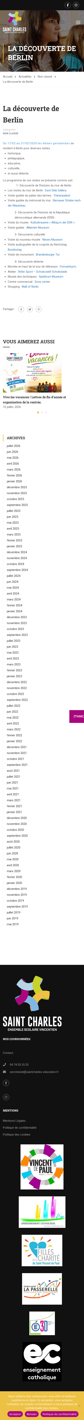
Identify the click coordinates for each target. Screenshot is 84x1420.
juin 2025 (12, 517)
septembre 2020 (17, 835)
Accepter (15, 1414)
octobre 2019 (15, 900)
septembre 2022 (17, 700)
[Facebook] (21, 309)
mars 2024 (14, 599)
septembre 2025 (17, 505)
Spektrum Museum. (51, 276)
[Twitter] (30, 309)
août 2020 (13, 841)
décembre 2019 (17, 889)
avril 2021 (13, 794)
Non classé (45, 76)
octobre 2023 (15, 629)
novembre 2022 (17, 688)
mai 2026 (13, 457)
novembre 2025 (17, 493)
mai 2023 (13, 652)
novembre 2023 (17, 623)
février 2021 (14, 806)
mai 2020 (13, 859)
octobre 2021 (15, 759)
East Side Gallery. (56, 190)
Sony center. (42, 281)
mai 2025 (13, 522)
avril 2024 (13, 593)
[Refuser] (79, 1406)
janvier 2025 (14, 546)
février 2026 (14, 475)
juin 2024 (12, 582)
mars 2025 (14, 534)
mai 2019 (13, 924)
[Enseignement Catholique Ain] (42, 1212)
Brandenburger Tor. (48, 254)
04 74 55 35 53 (19, 1064)
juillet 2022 (13, 706)
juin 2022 (12, 711)
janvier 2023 (14, 676)
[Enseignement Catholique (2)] (42, 1361)
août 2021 (13, 771)
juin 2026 (12, 452)
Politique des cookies (16, 1134)
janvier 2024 (14, 611)
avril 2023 (13, 658)
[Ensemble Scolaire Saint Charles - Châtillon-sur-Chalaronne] (14, 22)
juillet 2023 (13, 641)
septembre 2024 (17, 570)
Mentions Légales (14, 1121)
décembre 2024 (17, 552)
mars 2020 (14, 871)
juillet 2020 (13, 847)
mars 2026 (14, 469)
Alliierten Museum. (38, 227)
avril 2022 (13, 723)
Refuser (32, 1414)
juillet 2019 (13, 912)
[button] (38, 412)
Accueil (7, 76)
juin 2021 (12, 782)
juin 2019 (12, 918)
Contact (8, 1053)
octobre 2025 (15, 499)
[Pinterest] (39, 309)
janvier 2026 (14, 481)
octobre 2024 (15, 564)
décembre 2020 (17, 818)
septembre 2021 (17, 765)
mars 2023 (14, 664)
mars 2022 (14, 729)
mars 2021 (14, 800)
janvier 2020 (14, 883)
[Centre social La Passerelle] (42, 1289)
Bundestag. (15, 249)
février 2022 (14, 735)
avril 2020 (13, 865)
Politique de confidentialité (20, 1127)
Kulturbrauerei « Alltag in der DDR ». (53, 222)
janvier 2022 (14, 741)
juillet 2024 (13, 576)
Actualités (25, 76)
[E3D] (42, 1323)
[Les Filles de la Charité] (42, 1250)
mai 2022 (13, 717)
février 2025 (14, 540)
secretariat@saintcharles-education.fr (34, 1072)
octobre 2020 (15, 830)
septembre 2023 (17, 635)
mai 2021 (13, 788)
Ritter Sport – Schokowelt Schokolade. (43, 271)
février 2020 (14, 877)
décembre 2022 (17, 682)
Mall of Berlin (30, 286)
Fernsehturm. (68, 266)
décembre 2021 (17, 747)
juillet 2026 (13, 446)
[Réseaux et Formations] (42, 1166)
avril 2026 (13, 463)
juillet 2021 (13, 776)
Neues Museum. (52, 239)
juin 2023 (12, 646)
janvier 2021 (14, 812)
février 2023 (14, 670)
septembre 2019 (17, 906)
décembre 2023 (17, 617)
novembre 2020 (17, 824)
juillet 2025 (13, 511)
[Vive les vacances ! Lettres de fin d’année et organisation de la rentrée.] (32, 372)
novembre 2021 (17, 753)
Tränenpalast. (62, 195)
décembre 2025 (17, 487)
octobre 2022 (15, 694)
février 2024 (14, 605)
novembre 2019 (17, 895)
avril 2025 (13, 528)
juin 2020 (12, 853)
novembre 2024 (17, 558)
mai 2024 (13, 587)
